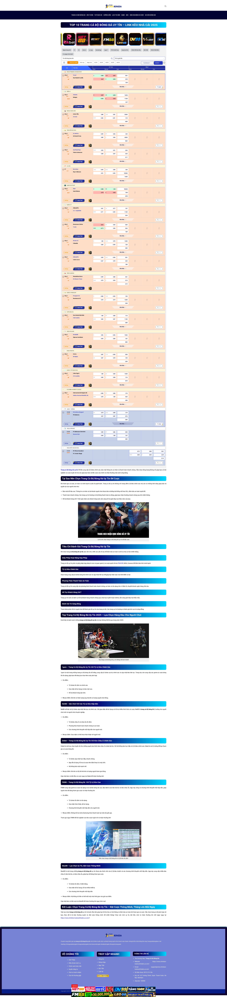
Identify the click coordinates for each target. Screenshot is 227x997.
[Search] (165, 6)
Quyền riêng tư (73, 969)
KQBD (123, 15)
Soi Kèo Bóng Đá (150, 15)
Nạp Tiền (101, 965)
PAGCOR (120, 563)
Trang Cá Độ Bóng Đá (78, 15)
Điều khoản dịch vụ (75, 963)
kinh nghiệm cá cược (137, 15)
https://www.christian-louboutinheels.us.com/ (75, 918)
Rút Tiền (101, 968)
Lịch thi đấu (116, 15)
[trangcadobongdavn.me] (113, 6)
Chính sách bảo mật (75, 966)
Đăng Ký (101, 959)
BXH (127, 15)
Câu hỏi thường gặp (75, 975)
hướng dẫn (107, 15)
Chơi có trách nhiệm (75, 972)
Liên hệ (101, 971)
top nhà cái (98, 15)
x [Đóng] (74, 986)
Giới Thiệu (72, 960)
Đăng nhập (102, 962)
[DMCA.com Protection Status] (103, 976)
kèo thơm (90, 15)
